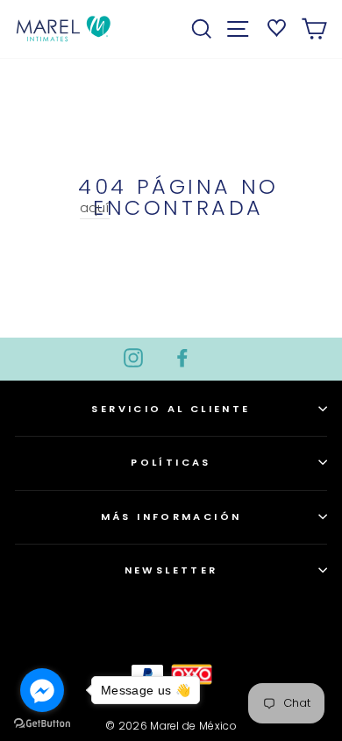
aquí (95, 207)
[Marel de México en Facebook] (182, 356)
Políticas (170, 462)
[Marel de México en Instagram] (133, 356)
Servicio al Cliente (170, 409)
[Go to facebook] (42, 690)
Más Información (171, 516)
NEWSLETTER (171, 570)
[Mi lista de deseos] (274, 26)
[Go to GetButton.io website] (42, 723)
